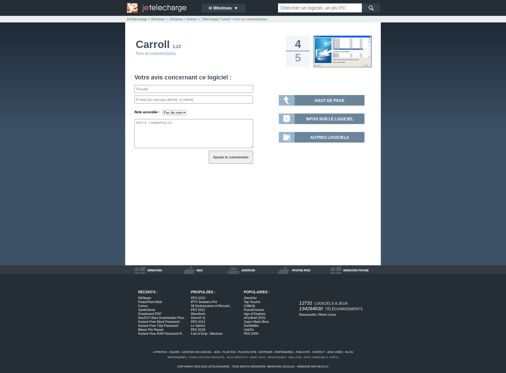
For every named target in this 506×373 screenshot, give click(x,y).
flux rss (229, 352)
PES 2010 (198, 298)
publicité (303, 352)
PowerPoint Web (150, 302)
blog (349, 352)
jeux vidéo (335, 352)
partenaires (284, 352)
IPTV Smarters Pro (204, 302)
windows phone (356, 270)
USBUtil (249, 306)
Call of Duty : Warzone (207, 334)
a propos (160, 352)
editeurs (266, 352)
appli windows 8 (316, 357)
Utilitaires (176, 19)
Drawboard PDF (149, 314)
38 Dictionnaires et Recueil (211, 306)
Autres (192, 19)
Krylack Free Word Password (160, 322)
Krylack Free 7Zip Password (159, 326)
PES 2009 (251, 334)
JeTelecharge (136, 19)
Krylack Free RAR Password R (161, 334)
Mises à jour (327, 315)
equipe (174, 352)
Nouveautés (308, 315)
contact (318, 352)
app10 (334, 357)
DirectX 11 (198, 318)
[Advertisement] (253, 220)
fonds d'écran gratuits (206, 357)
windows (154, 270)
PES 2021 (198, 310)
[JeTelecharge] (160, 8)
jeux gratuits (237, 357)
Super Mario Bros (256, 322)
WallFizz (295, 357)
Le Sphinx (198, 326)
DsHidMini (251, 326)
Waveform (198, 314)
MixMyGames (277, 357)
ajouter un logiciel (197, 352)
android (248, 270)
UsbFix (249, 330)
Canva (143, 306)
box (217, 352)
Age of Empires (255, 314)
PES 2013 (198, 322)
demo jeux (257, 357)
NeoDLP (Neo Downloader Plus (162, 318)
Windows (158, 19)
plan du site (247, 352)
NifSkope (144, 298)
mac (200, 270)
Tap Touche (252, 302)
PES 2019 (198, 330)
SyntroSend (146, 310)
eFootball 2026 (254, 318)
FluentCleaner (254, 310)
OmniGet (250, 298)
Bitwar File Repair (151, 330)
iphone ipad (301, 270)
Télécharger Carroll (215, 19)
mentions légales (281, 366)
